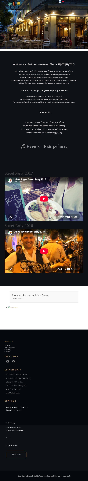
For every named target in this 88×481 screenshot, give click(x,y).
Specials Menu (9, 347)
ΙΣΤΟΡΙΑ (7, 351)
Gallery (7, 349)
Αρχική (7, 345)
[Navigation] (42, 5)
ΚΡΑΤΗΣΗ (16, 454)
